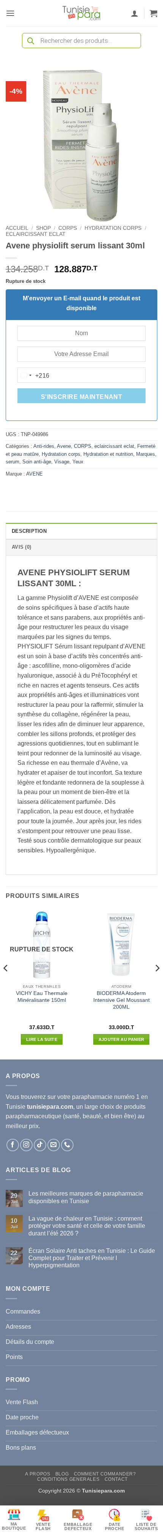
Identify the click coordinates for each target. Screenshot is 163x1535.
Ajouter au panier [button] (121, 1039)
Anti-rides (43, 446)
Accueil (17, 228)
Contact (116, 1479)
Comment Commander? (105, 1474)
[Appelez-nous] (67, 1145)
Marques (145, 454)
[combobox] (34, 375)
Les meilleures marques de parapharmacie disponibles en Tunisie (85, 1197)
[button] (10, 13)
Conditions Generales (68, 1479)
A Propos (37, 1474)
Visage (61, 462)
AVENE (34, 474)
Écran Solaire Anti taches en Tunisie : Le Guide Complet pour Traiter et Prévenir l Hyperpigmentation (91, 1258)
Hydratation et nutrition (108, 454)
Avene (64, 446)
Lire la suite (41, 1039)
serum (12, 462)
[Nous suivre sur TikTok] (40, 1145)
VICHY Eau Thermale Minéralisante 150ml (41, 996)
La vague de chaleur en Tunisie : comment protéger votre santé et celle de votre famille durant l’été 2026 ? (86, 1225)
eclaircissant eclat (36, 234)
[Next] (156, 983)
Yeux (77, 462)
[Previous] (6, 983)
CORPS (67, 228)
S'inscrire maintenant (81, 397)
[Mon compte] (134, 13)
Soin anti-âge (36, 462)
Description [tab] (29, 531)
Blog (62, 1474)
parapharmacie (92, 1097)
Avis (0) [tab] (21, 547)
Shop (43, 228)
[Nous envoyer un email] (53, 1145)
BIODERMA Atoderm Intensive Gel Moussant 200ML (121, 999)
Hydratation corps (113, 228)
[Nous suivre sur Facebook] (12, 1145)
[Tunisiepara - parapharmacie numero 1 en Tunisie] (81, 13)
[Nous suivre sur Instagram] (26, 1145)
